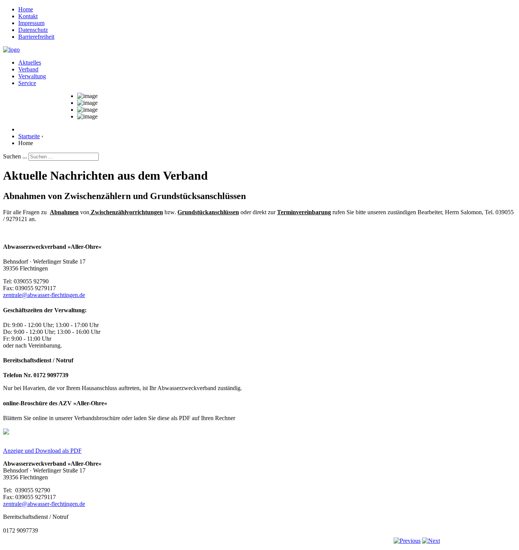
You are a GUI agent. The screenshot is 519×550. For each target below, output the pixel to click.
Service (27, 83)
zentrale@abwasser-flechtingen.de (44, 295)
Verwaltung (32, 76)
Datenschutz (33, 30)
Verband (28, 69)
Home (25, 9)
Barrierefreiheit (36, 36)
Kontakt (28, 16)
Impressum (31, 23)
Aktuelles (29, 62)
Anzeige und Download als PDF (42, 450)
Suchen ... (15, 156)
